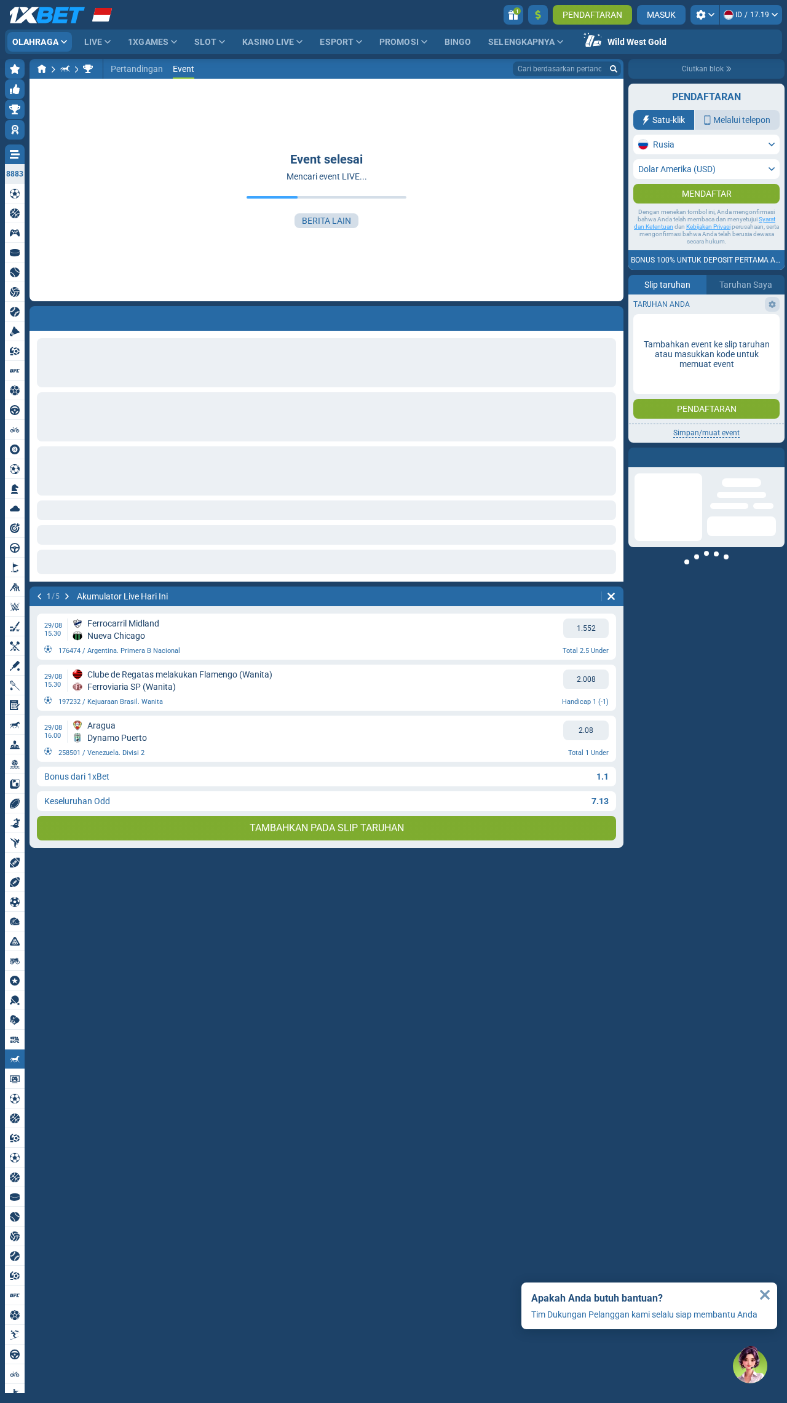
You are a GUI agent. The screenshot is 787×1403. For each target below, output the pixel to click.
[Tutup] (764, 1294)
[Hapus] (611, 596)
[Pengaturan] (704, 15)
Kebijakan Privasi (708, 226)
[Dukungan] (750, 1366)
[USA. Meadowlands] (88, 69)
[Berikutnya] (67, 596)
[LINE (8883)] (41, 69)
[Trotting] (65, 69)
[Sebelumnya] (39, 596)
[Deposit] (538, 15)
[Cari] (613, 68)
